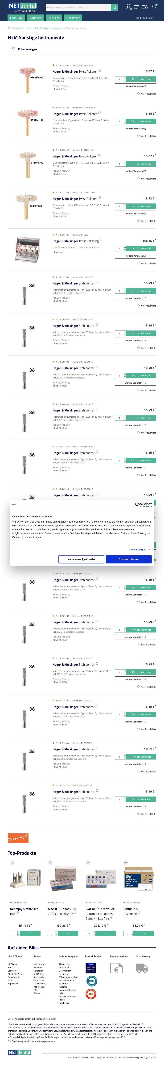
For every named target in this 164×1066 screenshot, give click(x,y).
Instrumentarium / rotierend (68, 982)
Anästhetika (64, 967)
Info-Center (39, 986)
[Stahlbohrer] (28, 292)
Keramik (63, 986)
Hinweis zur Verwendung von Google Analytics (137, 1057)
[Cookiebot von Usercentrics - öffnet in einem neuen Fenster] (138, 504)
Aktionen (37, 967)
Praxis (62, 999)
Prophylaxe (64, 1003)
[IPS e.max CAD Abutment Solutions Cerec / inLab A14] (101, 879)
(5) (136, 86)
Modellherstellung (67, 996)
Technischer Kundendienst (40, 982)
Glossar (37, 993)
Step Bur (24, 911)
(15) (136, 298)
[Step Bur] (25, 879)
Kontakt (11, 967)
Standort (12, 970)
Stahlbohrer (73, 283)
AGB (10, 980)
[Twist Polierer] (28, 80)
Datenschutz (14, 977)
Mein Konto (38, 964)
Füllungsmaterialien (68, 977)
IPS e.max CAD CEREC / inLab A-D (62, 911)
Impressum (13, 983)
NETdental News (15, 974)
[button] (128, 6)
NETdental (12, 964)
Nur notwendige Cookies (81, 559)
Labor (61, 993)
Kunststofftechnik (67, 990)
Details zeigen (137, 549)
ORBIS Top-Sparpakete (38, 975)
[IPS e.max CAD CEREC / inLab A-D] (63, 879)
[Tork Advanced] (138, 879)
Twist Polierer (75, 71)
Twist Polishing (76, 240)
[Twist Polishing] (28, 249)
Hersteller (38, 970)
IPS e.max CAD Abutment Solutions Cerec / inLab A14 (100, 913)
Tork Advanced (130, 911)
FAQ (35, 990)
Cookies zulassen (129, 559)
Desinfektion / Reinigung (66, 972)
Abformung (64, 964)
